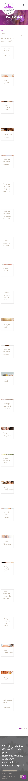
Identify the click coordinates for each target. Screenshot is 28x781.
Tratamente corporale (7, 38)
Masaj (3, 33)
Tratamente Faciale (7, 41)
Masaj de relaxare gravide (6, 351)
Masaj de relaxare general (6, 161)
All (2, 30)
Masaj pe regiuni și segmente (7, 406)
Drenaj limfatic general (6, 514)
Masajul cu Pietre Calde (6, 569)
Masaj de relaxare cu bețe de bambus (6, 50)
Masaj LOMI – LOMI (6, 107)
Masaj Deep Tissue (5, 270)
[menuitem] (14, 30)
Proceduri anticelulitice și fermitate (12, 35)
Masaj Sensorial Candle (7, 243)
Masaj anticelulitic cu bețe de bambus (7, 702)
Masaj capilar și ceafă (6, 460)
